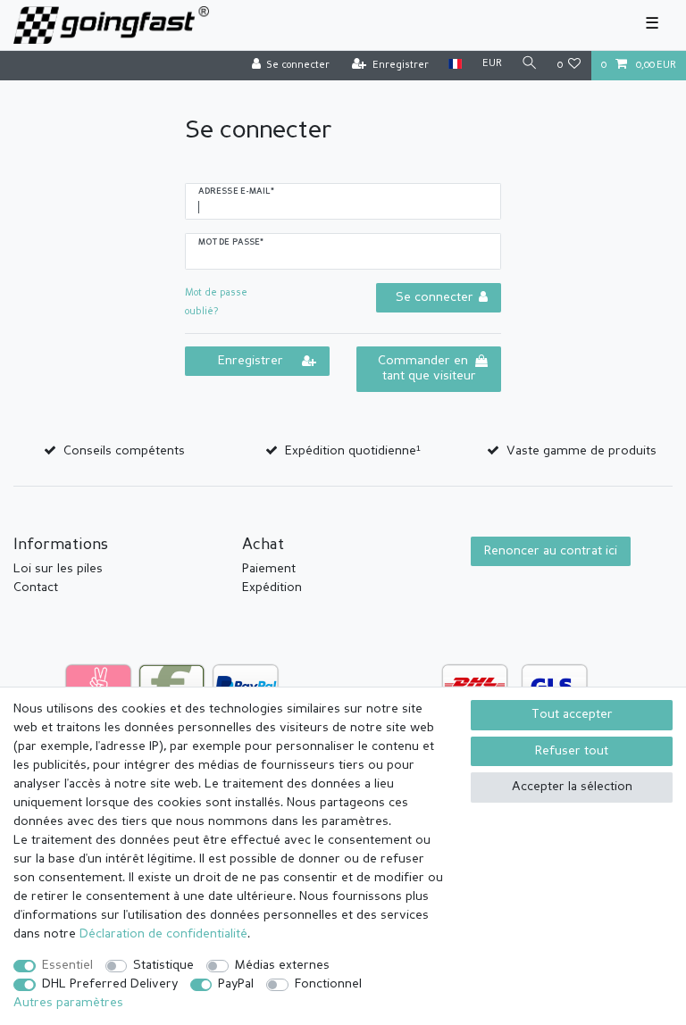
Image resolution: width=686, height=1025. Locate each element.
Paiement (269, 568)
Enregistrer (250, 360)
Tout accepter (572, 714)
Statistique (163, 965)
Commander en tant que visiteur (427, 368)
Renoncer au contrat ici (550, 551)
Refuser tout (571, 751)
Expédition (272, 587)
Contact (35, 587)
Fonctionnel (328, 984)
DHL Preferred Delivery (110, 984)
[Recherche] (530, 65)
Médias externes (282, 965)
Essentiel (67, 965)
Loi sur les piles (58, 568)
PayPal (236, 984)
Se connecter (434, 297)
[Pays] (455, 65)
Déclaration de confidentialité (163, 934)
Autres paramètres (68, 1002)
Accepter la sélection (572, 786)
